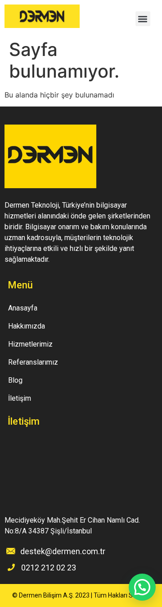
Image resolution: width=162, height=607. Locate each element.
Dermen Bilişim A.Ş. (46, 595)
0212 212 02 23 (48, 567)
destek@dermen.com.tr (62, 551)
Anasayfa (22, 308)
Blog (15, 380)
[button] (142, 18)
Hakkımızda (26, 326)
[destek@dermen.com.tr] (11, 551)
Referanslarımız (33, 362)
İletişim (19, 398)
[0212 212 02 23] (11, 567)
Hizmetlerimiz (30, 344)
